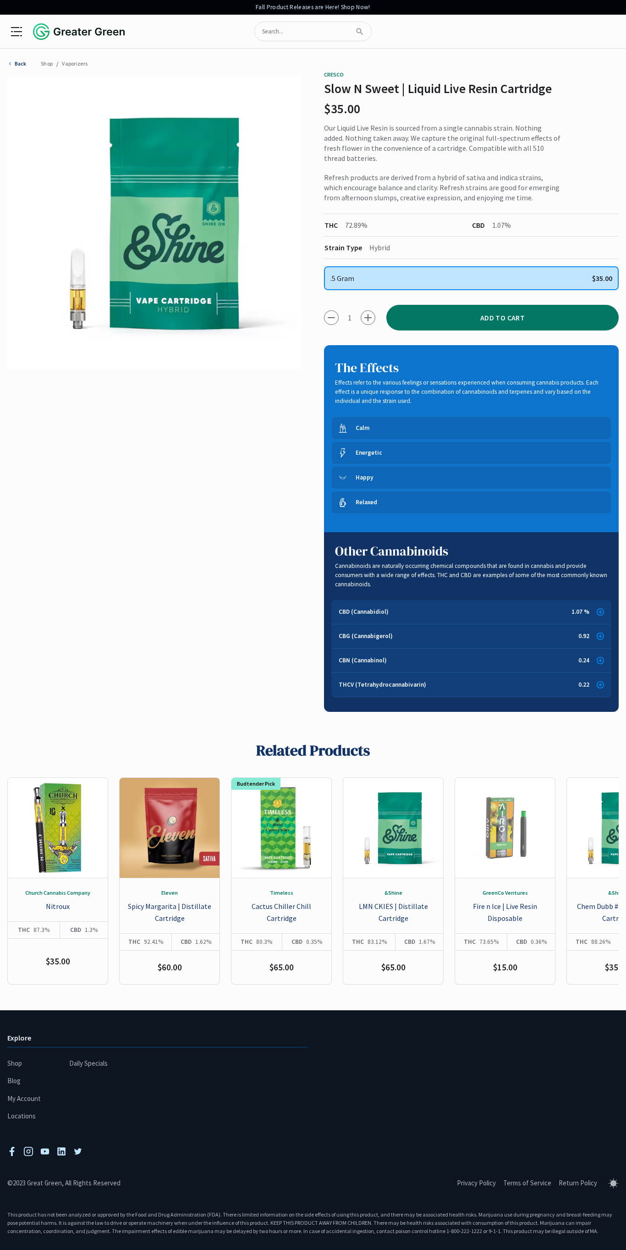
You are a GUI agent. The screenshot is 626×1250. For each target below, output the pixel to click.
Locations (21, 1116)
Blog (14, 1080)
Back (20, 63)
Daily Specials (88, 1063)
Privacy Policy (476, 1182)
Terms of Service (527, 1182)
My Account (24, 1098)
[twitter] (77, 1151)
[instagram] (28, 1151)
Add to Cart (502, 317)
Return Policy (578, 1182)
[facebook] (11, 1151)
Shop (47, 63)
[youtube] (44, 1151)
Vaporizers (75, 63)
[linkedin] (61, 1151)
